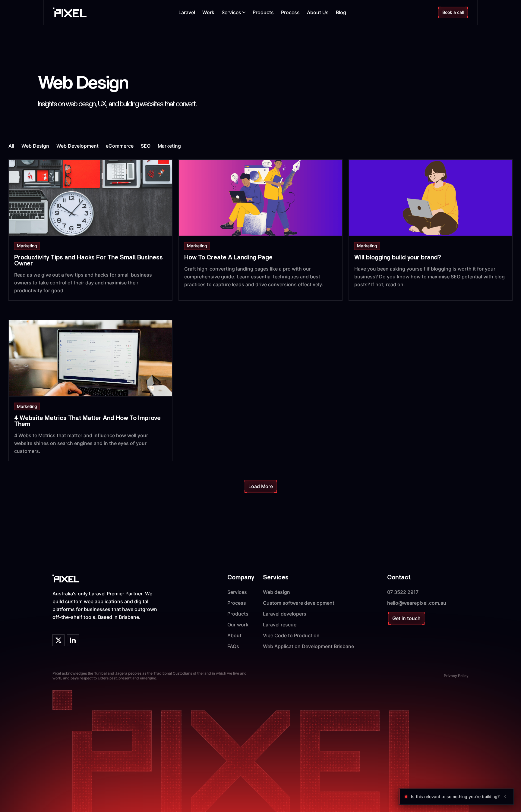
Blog (341, 12)
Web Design (35, 146)
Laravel (186, 12)
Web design (276, 592)
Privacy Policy (456, 675)
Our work (237, 625)
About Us (318, 12)
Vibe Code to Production (291, 635)
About (234, 635)
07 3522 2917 (402, 592)
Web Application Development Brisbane (308, 646)
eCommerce (120, 146)
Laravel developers (284, 614)
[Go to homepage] (70, 12)
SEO (145, 146)
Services (237, 592)
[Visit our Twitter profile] (58, 640)
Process (290, 12)
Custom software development (298, 603)
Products (263, 12)
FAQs (233, 646)
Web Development (77, 146)
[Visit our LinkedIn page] (73, 640)
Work (208, 12)
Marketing (169, 146)
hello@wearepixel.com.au (416, 603)
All (11, 146)
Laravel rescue (279, 625)
